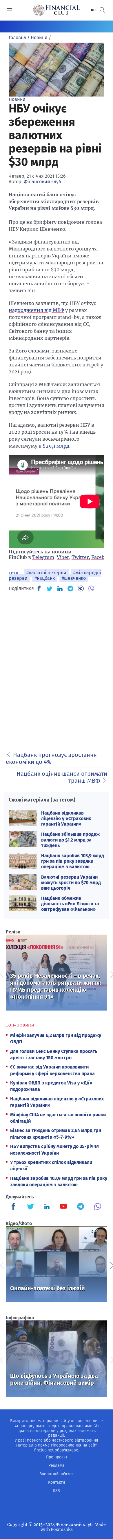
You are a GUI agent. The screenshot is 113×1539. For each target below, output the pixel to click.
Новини (17, 99)
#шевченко (74, 578)
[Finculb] (14, 1207)
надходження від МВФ (36, 310)
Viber (63, 557)
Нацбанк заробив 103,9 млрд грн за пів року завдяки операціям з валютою (72, 861)
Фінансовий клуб (42, 181)
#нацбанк (44, 578)
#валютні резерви (46, 572)
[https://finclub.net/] (56, 10)
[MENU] (10, 10)
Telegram (43, 557)
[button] (102, 10)
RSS (56, 1490)
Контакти (56, 1482)
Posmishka (62, 1529)
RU (93, 10)
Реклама (56, 1465)
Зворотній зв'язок (57, 1473)
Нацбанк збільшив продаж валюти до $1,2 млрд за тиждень (70, 839)
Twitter (80, 557)
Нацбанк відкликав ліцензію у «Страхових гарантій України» (66, 818)
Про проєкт (56, 1457)
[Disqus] (56, 669)
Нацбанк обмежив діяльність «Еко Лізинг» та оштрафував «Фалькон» (70, 903)
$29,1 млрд (56, 446)
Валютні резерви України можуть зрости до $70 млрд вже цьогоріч (71, 882)
